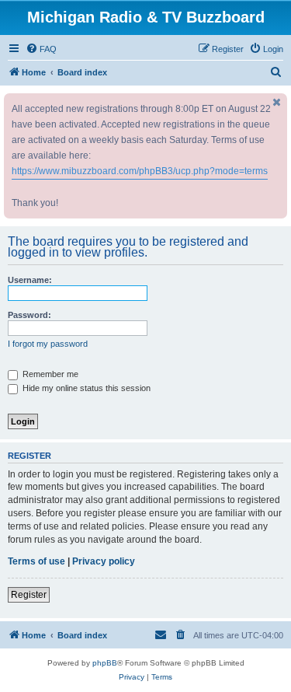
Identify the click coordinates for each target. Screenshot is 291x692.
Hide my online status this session (85, 388)
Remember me (49, 374)
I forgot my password (48, 343)
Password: (29, 315)
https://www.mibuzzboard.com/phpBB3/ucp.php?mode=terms (140, 171)
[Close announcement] (277, 102)
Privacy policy (103, 561)
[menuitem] (41, 49)
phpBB (104, 663)
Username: (30, 280)
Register (29, 594)
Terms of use (36, 561)
